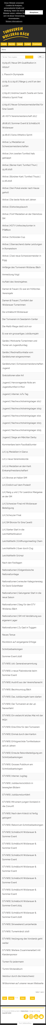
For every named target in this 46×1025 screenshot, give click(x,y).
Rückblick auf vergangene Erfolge (19, 642)
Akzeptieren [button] (34, 12)
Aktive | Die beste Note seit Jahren (19, 199)
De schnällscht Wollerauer (15, 312)
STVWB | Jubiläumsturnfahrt (16, 795)
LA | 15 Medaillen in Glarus (15, 452)
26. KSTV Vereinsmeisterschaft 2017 (19, 116)
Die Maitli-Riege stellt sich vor (17, 326)
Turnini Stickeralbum (12, 969)
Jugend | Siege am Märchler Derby (19, 437)
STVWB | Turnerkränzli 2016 (15, 931)
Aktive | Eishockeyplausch (15, 207)
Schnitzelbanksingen (12, 649)
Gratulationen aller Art (13, 375)
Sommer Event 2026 (12, 656)
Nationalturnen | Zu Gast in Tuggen (19, 627)
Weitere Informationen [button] (14, 21)
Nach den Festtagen (12, 563)
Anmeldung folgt (10, 274)
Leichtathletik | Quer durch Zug (17, 548)
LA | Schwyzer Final (11, 515)
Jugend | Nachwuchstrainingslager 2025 (21, 430)
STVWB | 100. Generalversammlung (19, 663)
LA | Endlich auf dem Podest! (16, 485)
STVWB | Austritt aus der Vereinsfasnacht (22, 682)
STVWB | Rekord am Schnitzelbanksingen (22, 825)
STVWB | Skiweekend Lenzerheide (19, 924)
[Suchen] (27, 57)
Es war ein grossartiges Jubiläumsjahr (20, 333)
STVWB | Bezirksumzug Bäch (16, 689)
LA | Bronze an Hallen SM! (14, 478)
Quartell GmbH (6, 1013)
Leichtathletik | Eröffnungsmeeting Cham (22, 541)
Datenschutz (24, 1011)
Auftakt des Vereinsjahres (14, 282)
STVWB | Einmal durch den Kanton (19, 734)
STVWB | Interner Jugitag (14, 776)
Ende (32, 998)
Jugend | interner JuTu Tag (15, 394)
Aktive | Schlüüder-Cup (13, 237)
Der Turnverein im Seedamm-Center (20, 319)
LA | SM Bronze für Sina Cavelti (17, 522)
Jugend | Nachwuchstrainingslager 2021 (21, 416)
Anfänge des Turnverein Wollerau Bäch (21, 267)
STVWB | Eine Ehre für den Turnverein (21, 727)
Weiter (22, 998)
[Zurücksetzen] (31, 57)
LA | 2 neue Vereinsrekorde (15, 459)
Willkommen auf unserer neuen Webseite (22, 983)
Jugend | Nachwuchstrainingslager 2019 (21, 408)
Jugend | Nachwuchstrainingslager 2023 (21, 423)
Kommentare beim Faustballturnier (19, 444)
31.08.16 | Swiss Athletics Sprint (17, 135)
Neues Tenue (8, 635)
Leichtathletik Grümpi (13, 555)
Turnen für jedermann (13, 962)
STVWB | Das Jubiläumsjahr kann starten (22, 697)
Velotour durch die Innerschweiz (18, 976)
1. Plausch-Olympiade (13, 74)
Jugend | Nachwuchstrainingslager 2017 (21, 401)
